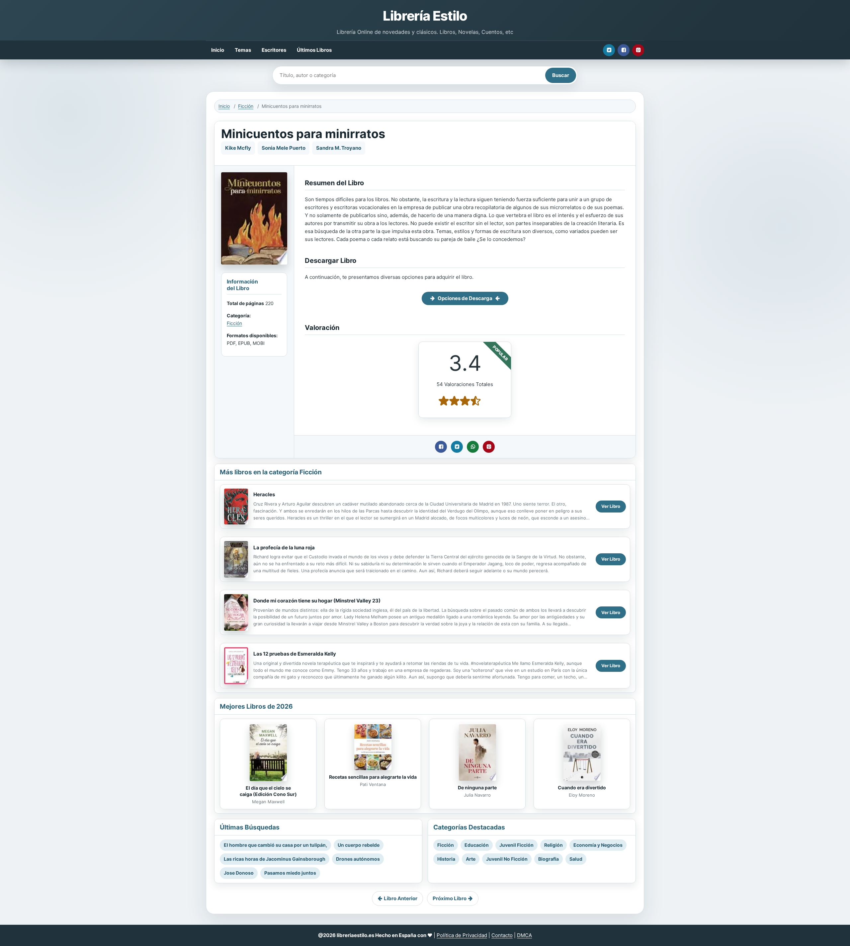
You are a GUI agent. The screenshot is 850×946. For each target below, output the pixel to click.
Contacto (502, 935)
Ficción (245, 106)
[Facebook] (624, 50)
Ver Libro (610, 506)
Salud (575, 859)
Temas (243, 50)
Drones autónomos (358, 859)
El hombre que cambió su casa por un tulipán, (275, 845)
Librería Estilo (425, 16)
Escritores (274, 50)
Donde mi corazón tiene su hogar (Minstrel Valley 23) (317, 600)
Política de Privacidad (462, 935)
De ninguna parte (477, 787)
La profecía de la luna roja (284, 547)
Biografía (548, 859)
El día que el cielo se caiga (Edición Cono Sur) (268, 791)
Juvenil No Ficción (507, 859)
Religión (553, 845)
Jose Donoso (239, 873)
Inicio (217, 50)
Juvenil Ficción (516, 845)
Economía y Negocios (598, 845)
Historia (446, 859)
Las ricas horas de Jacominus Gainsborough (274, 859)
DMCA (524, 935)
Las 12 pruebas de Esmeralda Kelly (294, 654)
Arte (470, 859)
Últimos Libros (314, 50)
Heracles (264, 494)
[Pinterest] (638, 50)
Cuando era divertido (582, 787)
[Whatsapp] (473, 447)
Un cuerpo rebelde (359, 845)
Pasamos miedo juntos (290, 873)
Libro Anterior (400, 898)
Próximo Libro (450, 898)
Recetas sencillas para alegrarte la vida (373, 777)
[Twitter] (609, 50)
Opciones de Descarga (465, 298)
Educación (477, 845)
